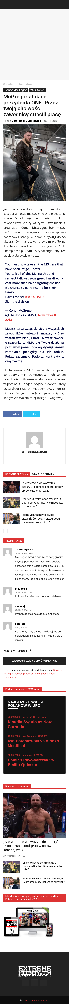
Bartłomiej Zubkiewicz (26, 120)
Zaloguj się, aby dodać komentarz (34, 660)
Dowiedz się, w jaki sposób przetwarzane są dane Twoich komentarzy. (33, 673)
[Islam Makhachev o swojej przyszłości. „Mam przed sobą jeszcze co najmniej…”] (11, 518)
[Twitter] (41, 459)
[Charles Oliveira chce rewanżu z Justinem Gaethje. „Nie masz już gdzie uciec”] (11, 502)
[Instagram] (34, 459)
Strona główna (9, 84)
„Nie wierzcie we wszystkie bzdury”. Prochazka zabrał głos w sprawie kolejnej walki (43, 486)
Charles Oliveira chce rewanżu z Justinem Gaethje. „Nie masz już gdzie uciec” (42, 502)
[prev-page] (5, 531)
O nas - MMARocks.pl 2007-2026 (35, 1000)
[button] (5, 4)
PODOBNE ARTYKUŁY (16, 474)
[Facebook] (27, 459)
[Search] (64, 4)
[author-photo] (34, 447)
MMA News (37, 90)
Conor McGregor (26, 84)
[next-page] (11, 531)
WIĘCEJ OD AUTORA (43, 474)
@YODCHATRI (34, 297)
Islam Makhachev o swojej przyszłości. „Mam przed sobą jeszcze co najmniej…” (41, 518)
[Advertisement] (34, 45)
